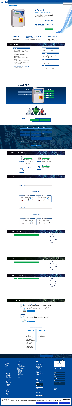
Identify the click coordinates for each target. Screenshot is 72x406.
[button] (49, 29)
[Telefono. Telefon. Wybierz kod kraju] (55, 378)
